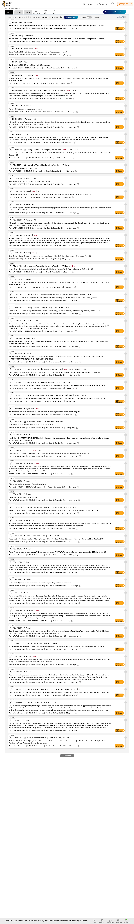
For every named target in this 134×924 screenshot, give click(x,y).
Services (89, 4)
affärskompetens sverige (49, 17)
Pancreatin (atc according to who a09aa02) (23, 497)
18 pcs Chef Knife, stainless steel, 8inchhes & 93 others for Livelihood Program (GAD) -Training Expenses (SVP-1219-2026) (51, 269)
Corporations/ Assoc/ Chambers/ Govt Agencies (42, 165)
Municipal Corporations (33, 90)
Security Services (32, 150)
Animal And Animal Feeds (35, 395)
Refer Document (19, 28)
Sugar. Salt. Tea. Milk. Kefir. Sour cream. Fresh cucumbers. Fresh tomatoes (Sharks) (38, 52)
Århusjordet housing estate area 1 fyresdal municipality (27, 484)
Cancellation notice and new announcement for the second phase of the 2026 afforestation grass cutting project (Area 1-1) (50, 194)
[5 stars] (30, 17)
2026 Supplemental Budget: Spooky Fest (23, 168)
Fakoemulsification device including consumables (26, 109)
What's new (103, 4)
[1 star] (22, 17)
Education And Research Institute (37, 507)
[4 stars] (28, 17)
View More (67, 756)
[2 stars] (24, 17)
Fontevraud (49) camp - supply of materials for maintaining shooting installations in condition (40, 583)
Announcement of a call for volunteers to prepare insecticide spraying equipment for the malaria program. (44, 412)
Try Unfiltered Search (71, 17)
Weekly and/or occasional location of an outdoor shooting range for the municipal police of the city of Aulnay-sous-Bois (49, 453)
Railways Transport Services (36, 738)
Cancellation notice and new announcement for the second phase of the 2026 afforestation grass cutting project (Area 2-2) (50, 256)
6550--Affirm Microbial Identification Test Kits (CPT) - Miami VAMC (31, 425)
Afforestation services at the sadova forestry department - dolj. (30, 181)
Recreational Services (34, 422)
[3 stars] (26, 17)
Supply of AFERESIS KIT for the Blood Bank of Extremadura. (29, 65)
